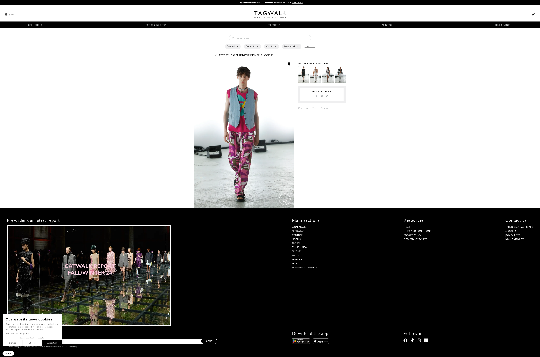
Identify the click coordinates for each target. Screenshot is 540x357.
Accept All (52, 343)
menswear (298, 231)
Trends (296, 243)
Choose (32, 343)
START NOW (297, 2)
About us (510, 231)
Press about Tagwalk (304, 268)
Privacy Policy (72, 347)
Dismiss (12, 343)
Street (296, 255)
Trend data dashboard (519, 227)
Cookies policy (412, 235)
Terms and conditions (417, 231)
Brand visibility (514, 239)
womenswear (300, 227)
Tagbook (297, 260)
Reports (296, 251)
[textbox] (232, 46)
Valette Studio (225, 55)
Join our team (513, 235)
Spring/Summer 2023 (249, 55)
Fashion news (300, 247)
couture (297, 235)
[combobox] (232, 46)
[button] (8, 353)
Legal (406, 227)
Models (296, 239)
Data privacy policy (415, 239)
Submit (209, 341)
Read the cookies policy (17, 334)
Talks (295, 263)
